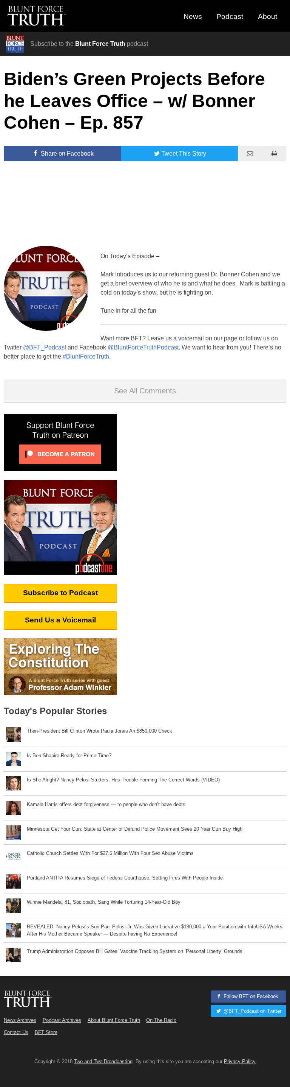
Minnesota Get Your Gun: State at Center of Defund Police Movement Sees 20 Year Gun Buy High (134, 829)
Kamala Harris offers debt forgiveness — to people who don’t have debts (106, 804)
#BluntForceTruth (86, 356)
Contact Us (16, 1032)
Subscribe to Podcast (60, 593)
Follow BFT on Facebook (250, 996)
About (267, 16)
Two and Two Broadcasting (103, 1061)
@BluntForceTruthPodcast (143, 347)
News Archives (20, 1020)
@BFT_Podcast (44, 347)
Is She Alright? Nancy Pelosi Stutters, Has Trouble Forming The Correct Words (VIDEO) (123, 780)
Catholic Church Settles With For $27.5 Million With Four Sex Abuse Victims (110, 853)
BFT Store (46, 1032)
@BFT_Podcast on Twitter (251, 1011)
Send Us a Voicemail (60, 620)
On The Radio (161, 1020)
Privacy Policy (240, 1061)
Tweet (183, 153)
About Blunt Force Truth (114, 1020)
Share (66, 153)
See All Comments (145, 391)
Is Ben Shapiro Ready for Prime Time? (69, 755)
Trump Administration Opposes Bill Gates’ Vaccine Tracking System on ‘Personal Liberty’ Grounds (134, 951)
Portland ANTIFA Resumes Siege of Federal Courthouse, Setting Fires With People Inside (125, 878)
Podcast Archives (62, 1020)
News (193, 16)
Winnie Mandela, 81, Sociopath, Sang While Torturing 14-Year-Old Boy (103, 902)
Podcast (229, 16)
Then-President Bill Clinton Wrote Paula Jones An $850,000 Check (99, 731)
